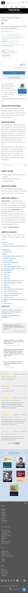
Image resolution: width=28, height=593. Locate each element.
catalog (5, 7)
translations (4, 575)
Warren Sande (5, 35)
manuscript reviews (5, 541)
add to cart (14, 73)
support (3, 561)
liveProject (3, 515)
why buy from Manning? (7, 556)
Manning (3, 509)
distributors (4, 538)
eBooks (3, 518)
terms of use (4, 570)
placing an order (5, 553)
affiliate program (5, 543)
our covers (3, 522)
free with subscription (14, 77)
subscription (22, 7)
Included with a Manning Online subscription (11, 38)
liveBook (16, 7)
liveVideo (3, 514)
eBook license (4, 572)
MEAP (11, 7)
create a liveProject (5, 535)
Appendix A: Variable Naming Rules (11, 310)
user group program (6, 531)
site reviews (5, 530)
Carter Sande (16, 35)
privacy (3, 569)
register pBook (4, 551)
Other (22, 45)
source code (4, 574)
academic (3, 536)
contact (3, 559)
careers (3, 539)
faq (2, 557)
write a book (4, 533)
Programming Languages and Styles (12, 45)
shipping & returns (5, 554)
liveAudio (3, 517)
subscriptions (4, 520)
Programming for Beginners (7, 46)
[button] (1, 11)
